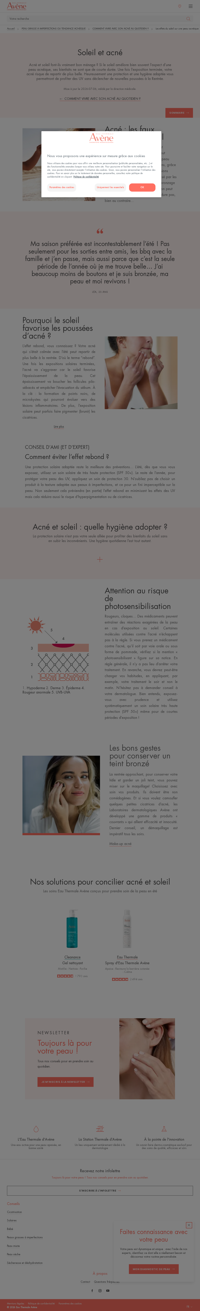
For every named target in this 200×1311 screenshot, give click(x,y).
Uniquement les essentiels (110, 187)
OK (142, 187)
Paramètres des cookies (61, 187)
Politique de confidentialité (86, 177)
